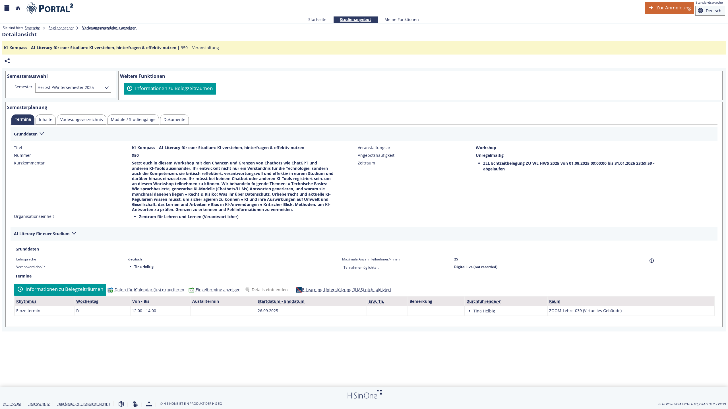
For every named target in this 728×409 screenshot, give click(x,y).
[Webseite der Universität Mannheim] (50, 8)
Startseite (317, 19)
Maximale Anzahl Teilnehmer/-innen (371, 259)
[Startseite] (18, 8)
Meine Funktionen (398, 19)
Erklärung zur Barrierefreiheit (83, 404)
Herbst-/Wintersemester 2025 (66, 87)
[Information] (651, 260)
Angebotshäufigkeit (376, 155)
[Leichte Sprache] (121, 404)
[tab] (22, 119)
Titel (18, 147)
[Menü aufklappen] (7, 8)
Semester (23, 86)
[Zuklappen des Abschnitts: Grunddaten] (364, 134)
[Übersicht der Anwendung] (149, 404)
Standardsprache (709, 2)
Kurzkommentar (29, 163)
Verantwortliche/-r (30, 266)
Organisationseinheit (34, 216)
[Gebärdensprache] (135, 404)
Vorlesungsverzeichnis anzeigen (109, 27)
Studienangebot (352, 19)
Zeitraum (366, 163)
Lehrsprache (26, 259)
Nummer (22, 155)
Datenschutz (39, 404)
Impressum (12, 404)
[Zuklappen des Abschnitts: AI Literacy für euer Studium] (364, 234)
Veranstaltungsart (375, 147)
